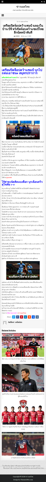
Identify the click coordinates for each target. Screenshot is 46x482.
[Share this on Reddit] (29, 317)
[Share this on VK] (37, 317)
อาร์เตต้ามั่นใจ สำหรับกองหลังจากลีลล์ (23, 458)
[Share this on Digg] (33, 317)
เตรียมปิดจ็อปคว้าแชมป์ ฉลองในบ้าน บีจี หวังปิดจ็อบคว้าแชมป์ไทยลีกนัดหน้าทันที (23, 28)
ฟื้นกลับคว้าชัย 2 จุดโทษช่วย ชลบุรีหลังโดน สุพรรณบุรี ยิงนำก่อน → (24, 468)
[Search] (44, 2)
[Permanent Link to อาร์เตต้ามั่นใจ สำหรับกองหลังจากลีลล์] (23, 444)
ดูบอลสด (9, 177)
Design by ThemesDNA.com (23, 480)
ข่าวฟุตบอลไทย (23, 21)
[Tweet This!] (13, 317)
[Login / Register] (42, 2)
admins (17, 36)
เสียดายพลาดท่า (12, 313)
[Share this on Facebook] (17, 317)
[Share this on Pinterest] (21, 317)
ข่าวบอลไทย (23, 6)
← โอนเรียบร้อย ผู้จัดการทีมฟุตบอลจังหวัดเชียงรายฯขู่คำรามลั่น (20, 466)
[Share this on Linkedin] (25, 317)
